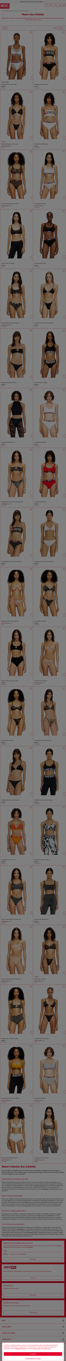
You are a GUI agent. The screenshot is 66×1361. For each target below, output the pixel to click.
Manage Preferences (21, 1348)
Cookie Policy (47, 1348)
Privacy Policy (37, 1348)
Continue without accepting (33, 1358)
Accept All (33, 1354)
